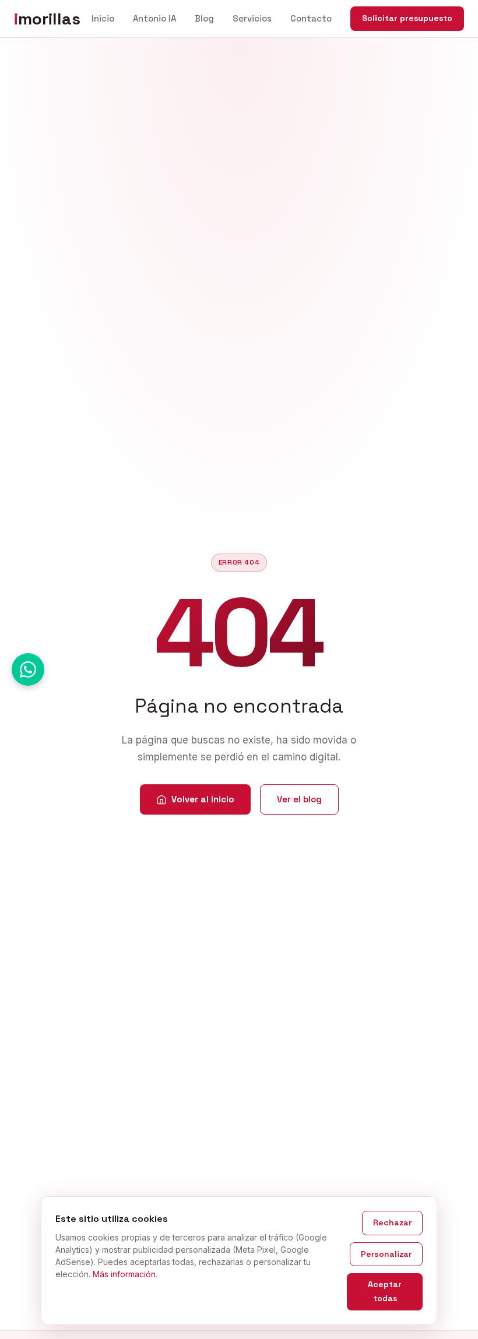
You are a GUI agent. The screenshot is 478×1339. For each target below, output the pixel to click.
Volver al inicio (202, 799)
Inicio (103, 18)
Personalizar (386, 1254)
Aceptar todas (385, 1291)
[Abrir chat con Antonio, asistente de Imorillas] (28, 669)
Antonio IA (154, 18)
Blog (204, 18)
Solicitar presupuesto (407, 18)
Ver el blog (299, 799)
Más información (124, 1274)
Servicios (252, 18)
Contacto (311, 18)
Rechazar (392, 1222)
